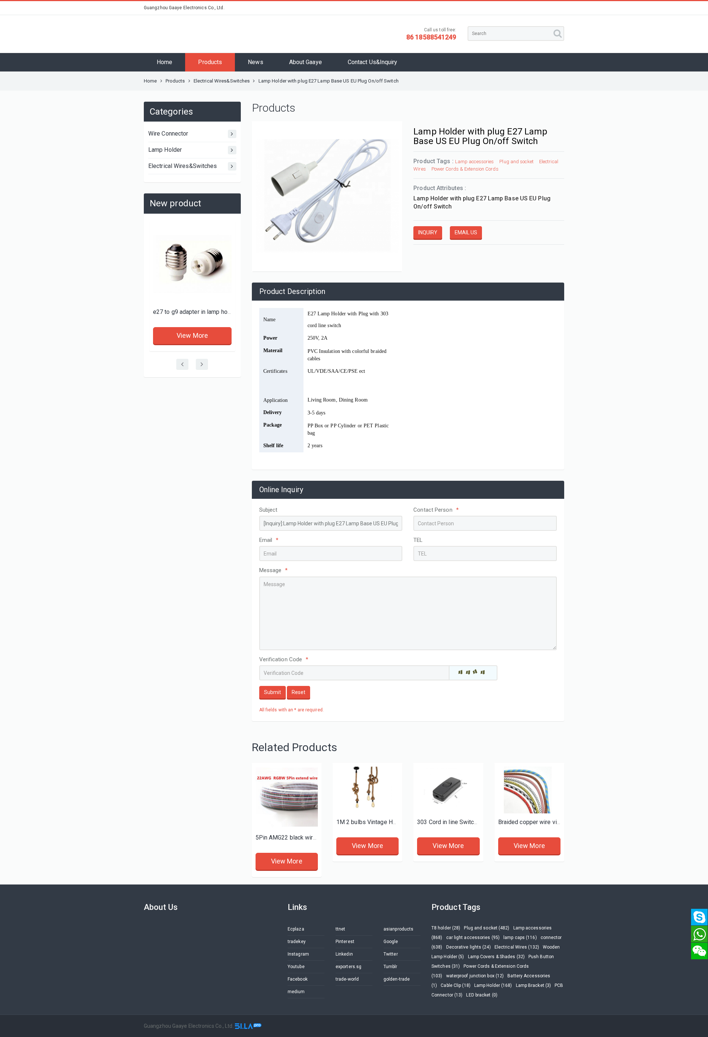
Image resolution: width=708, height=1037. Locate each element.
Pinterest (345, 941)
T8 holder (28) (445, 928)
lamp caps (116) (520, 937)
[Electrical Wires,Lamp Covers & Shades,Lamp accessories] (529, 790)
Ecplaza (296, 929)
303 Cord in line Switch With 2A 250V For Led (476, 822)
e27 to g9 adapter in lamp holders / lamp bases (215, 311)
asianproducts (398, 929)
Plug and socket (516, 161)
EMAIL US (466, 232)
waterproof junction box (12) (475, 975)
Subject (268, 510)
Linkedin (344, 954)
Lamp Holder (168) (493, 985)
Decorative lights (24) (468, 947)
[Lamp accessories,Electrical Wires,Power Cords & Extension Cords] (287, 798)
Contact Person (436, 510)
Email (269, 540)
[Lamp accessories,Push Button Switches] (448, 790)
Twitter (391, 954)
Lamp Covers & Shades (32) (496, 956)
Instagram (298, 954)
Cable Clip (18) (456, 985)
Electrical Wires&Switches (222, 81)
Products (210, 62)
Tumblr (391, 966)
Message (273, 570)
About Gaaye (305, 62)
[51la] (248, 1026)
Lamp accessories (474, 161)
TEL (418, 540)
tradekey (297, 941)
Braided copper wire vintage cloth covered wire (559, 822)
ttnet (341, 929)
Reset (298, 692)
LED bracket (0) (481, 995)
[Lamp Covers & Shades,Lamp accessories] (367, 790)
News (255, 62)
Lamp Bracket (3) (533, 985)
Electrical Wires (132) (516, 947)
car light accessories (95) (473, 937)
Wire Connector (168, 133)
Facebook (298, 979)
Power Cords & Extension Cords (465, 169)
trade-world (347, 979)
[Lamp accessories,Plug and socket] (192, 264)
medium (296, 991)
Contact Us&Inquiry (373, 62)
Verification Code (284, 659)
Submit (272, 692)
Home (164, 62)
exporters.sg (348, 966)
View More (192, 335)
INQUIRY (427, 232)
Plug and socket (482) (486, 928)
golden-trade (397, 979)
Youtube (296, 966)
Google (391, 941)
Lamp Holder (165, 149)
